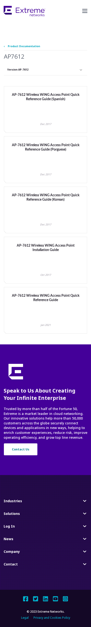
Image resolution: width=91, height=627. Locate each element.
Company (12, 552)
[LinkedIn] (45, 599)
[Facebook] (25, 599)
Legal (25, 618)
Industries (13, 502)
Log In (9, 527)
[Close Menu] (84, 11)
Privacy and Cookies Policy (51, 618)
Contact (11, 565)
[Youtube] (55, 599)
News (9, 540)
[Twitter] (35, 599)
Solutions (12, 514)
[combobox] (45, 69)
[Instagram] (65, 599)
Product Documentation (24, 46)
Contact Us (20, 449)
